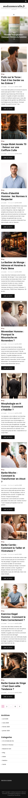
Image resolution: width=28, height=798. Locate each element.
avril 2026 (5, 719)
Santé (4, 764)
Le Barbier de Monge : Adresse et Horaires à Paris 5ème (13, 265)
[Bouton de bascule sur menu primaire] (14, 15)
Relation (4, 760)
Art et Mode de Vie (8, 741)
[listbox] (14, 29)
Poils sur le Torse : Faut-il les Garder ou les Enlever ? (12, 80)
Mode (4, 756)
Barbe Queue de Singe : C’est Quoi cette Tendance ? (13, 686)
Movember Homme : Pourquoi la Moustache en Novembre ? (12, 336)
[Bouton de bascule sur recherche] (25, 1)
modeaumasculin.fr (14, 6)
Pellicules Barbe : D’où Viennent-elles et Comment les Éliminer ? (14, 37)
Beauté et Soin (6, 749)
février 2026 (6, 727)
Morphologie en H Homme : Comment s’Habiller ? (12, 406)
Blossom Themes (21, 793)
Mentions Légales (6, 780)
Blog (14, 33)
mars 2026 (5, 723)
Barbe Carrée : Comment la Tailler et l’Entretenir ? (13, 547)
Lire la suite (8, 109)
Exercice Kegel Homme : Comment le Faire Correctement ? (13, 616)
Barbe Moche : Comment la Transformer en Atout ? (13, 477)
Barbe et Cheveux (7, 745)
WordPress (17, 795)
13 (16, 706)
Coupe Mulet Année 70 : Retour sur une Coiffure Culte (13, 147)
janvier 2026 (6, 731)
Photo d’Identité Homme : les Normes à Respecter (14, 196)
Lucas (4, 86)
